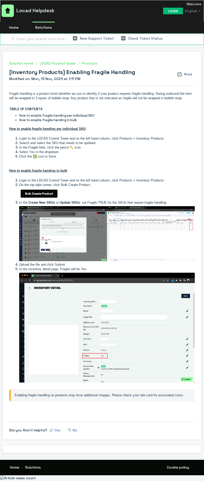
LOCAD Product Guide (57, 63)
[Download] (93, 241)
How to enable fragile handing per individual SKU (57, 115)
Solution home (21, 63)
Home (13, 27)
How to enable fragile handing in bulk (48, 120)
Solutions (43, 27)
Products (90, 63)
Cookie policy (178, 467)
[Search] (12, 39)
